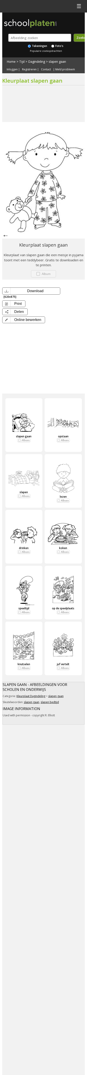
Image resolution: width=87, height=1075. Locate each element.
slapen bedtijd (50, 702)
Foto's (59, 46)
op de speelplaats (63, 608)
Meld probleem (65, 69)
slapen (24, 492)
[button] (23, 319)
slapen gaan (57, 61)
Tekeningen (39, 46)
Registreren (29, 69)
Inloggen (12, 69)
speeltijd (24, 608)
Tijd (22, 61)
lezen (63, 497)
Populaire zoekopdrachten (46, 50)
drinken (24, 548)
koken (63, 548)
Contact (46, 69)
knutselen (24, 664)
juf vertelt (63, 664)
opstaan (63, 436)
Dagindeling (36, 61)
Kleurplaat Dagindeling (31, 696)
